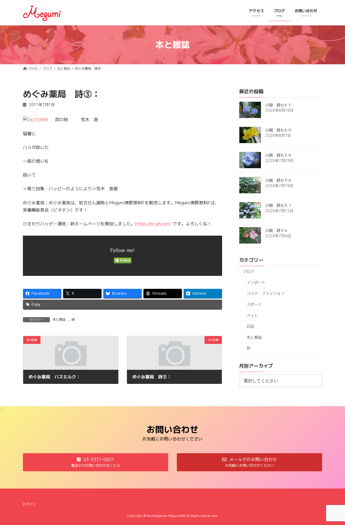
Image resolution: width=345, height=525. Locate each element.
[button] (95, 462)
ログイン (29, 504)
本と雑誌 (59, 319)
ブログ (248, 271)
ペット (252, 315)
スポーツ (254, 304)
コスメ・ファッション (265, 293)
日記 (250, 326)
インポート (256, 282)
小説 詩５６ (276, 230)
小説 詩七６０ (278, 130)
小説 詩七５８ (278, 180)
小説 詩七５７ (278, 205)
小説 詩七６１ (278, 104)
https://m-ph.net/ (153, 224)
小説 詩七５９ (278, 155)
